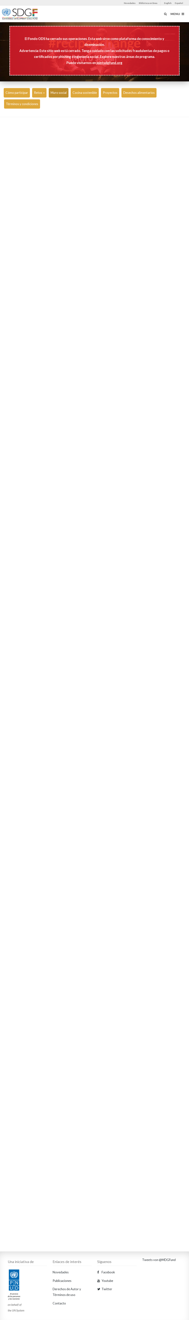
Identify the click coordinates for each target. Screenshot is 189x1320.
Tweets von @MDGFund (159, 1260)
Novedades (129, 3)
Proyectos (110, 93)
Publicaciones (62, 1281)
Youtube (107, 1281)
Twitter (106, 1289)
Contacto (59, 1303)
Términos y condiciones (22, 104)
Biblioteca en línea (148, 3)
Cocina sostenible (85, 93)
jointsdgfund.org (109, 63)
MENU (176, 14)
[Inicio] (27, 15)
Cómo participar (17, 93)
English (167, 3)
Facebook (108, 1272)
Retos (38, 93)
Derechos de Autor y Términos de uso (67, 1292)
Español (179, 3)
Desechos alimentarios (139, 93)
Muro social (59, 93)
